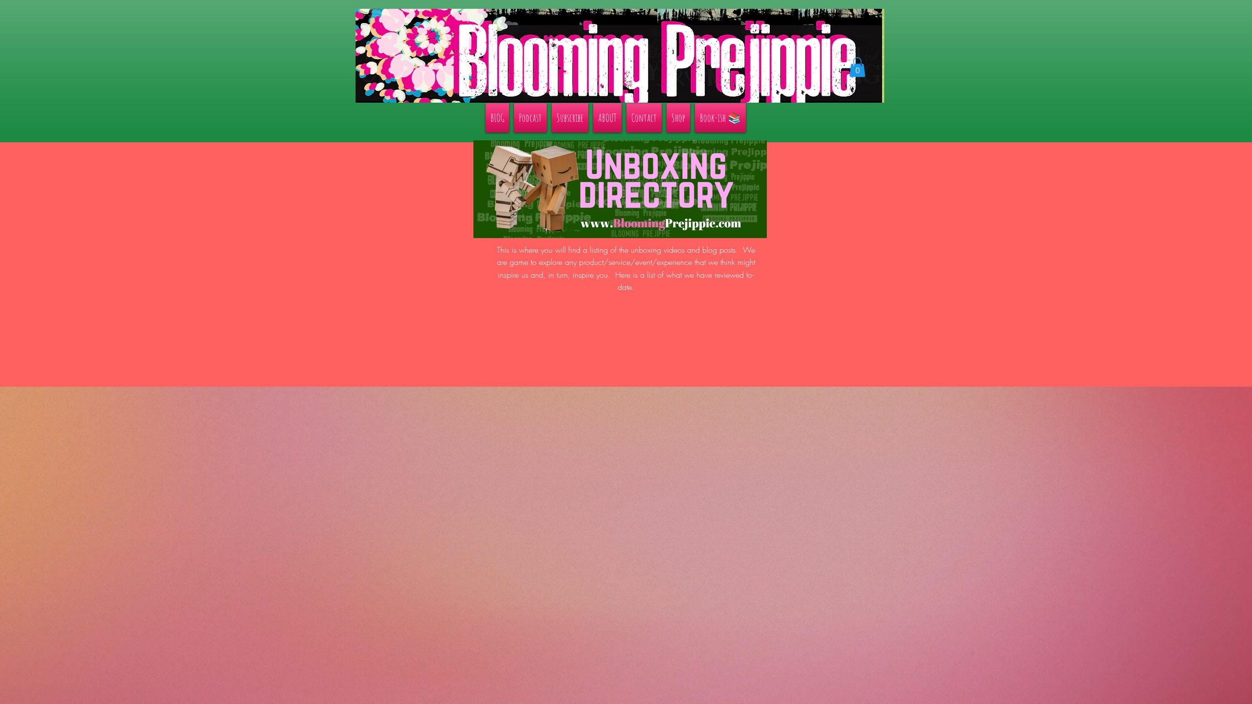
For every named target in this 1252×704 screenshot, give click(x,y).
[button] (857, 67)
